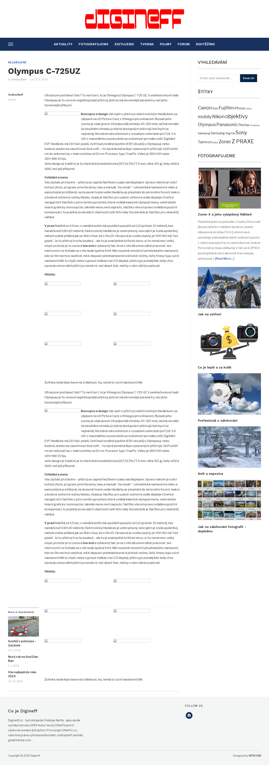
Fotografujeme (94, 44)
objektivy (236, 116)
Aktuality (63, 44)
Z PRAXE (243, 141)
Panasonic (227, 124)
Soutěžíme (205, 44)
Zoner (225, 141)
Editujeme (124, 44)
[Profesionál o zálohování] (229, 375)
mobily (205, 116)
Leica (248, 108)
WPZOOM (255, 755)
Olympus (207, 124)
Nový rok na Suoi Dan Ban (23, 659)
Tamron (205, 142)
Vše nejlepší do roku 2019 (22, 674)
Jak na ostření (209, 314)
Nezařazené (17, 62)
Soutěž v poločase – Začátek (22, 643)
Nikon (218, 116)
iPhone (239, 108)
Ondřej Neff (18, 79)
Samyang (218, 133)
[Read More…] (224, 258)
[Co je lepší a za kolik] (229, 322)
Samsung (204, 133)
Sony (241, 133)
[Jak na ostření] (229, 269)
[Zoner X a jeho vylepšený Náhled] (229, 170)
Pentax (243, 125)
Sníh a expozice (210, 473)
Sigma (230, 133)
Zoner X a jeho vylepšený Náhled (224, 214)
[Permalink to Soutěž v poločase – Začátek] (23, 626)
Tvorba (147, 44)
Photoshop (254, 125)
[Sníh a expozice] (229, 429)
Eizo (215, 108)
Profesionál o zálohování (218, 420)
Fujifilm (226, 107)
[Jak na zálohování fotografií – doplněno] (229, 482)
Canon (205, 107)
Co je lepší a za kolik (214, 367)
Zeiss (215, 142)
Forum (184, 44)
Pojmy (165, 44)
